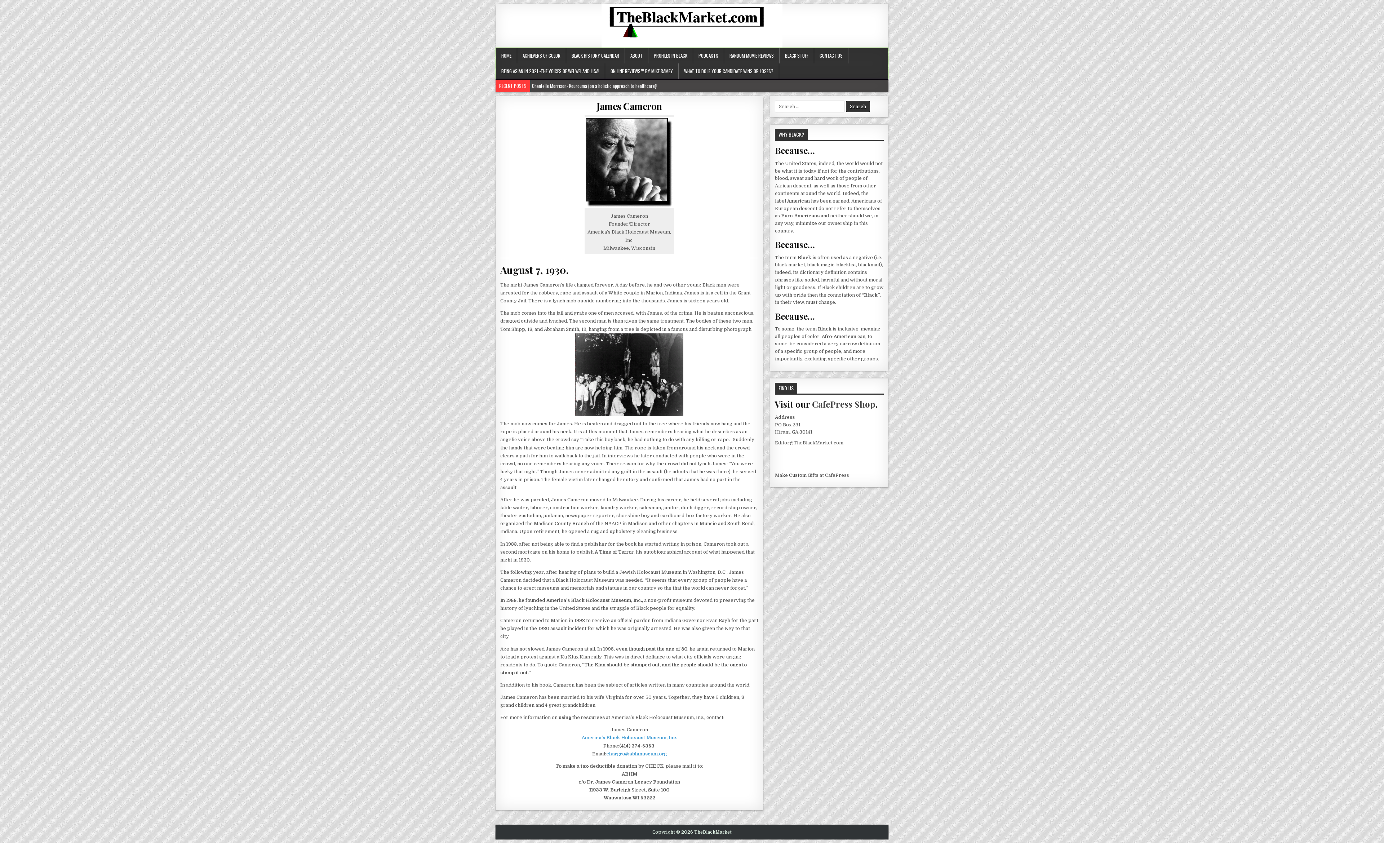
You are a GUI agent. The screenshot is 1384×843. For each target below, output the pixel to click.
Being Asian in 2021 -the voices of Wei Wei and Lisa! (550, 71)
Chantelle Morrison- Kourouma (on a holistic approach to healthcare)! (595, 85)
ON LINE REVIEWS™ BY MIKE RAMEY (642, 71)
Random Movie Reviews (751, 55)
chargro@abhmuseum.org (636, 754)
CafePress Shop (843, 404)
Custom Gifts (804, 475)
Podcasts (708, 55)
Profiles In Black (670, 55)
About (636, 55)
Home (506, 55)
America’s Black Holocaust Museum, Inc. (629, 737)
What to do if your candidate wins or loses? (728, 71)
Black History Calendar (595, 55)
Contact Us (831, 55)
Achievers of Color (541, 55)
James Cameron (629, 106)
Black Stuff (796, 55)
